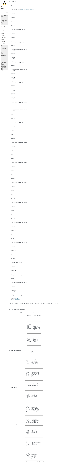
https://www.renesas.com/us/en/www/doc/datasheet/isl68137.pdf (28, 9)
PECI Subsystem (3, 43)
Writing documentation (3, 48)
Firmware (2, 61)
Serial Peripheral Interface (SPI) (4, 34)
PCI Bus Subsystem (3, 41)
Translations (2, 69)
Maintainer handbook (3, 19)
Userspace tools (2, 58)
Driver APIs (2, 23)
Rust (1, 54)
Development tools (3, 49)
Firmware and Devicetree (3, 62)
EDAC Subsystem (3, 31)
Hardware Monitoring (3, 37)
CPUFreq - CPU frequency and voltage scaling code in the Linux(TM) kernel (4, 30)
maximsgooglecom (17, 297)
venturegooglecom (17, 299)
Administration (2, 56)
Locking (1, 45)
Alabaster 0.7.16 (41, 461)
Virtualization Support (3, 36)
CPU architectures (3, 65)
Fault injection (2, 52)
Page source (44, 461)
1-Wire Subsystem (3, 35)
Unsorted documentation (3, 67)
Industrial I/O (2, 33)
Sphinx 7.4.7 (38, 461)
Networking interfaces (3, 26)
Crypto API (2, 39)
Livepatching (2, 53)
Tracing (1, 51)
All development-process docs (4, 20)
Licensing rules (2, 47)
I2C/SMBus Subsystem (3, 32)
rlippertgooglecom (17, 298)
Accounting (2, 28)
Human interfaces (2, 25)
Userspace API (2, 59)
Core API (2, 22)
